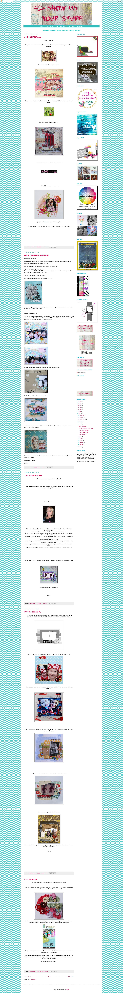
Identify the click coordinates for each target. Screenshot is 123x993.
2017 (79, 401)
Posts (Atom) (33, 979)
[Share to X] (52, 247)
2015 (79, 405)
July (81, 423)
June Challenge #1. (32, 612)
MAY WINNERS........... (32, 37)
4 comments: (45, 246)
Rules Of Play (49, 26)
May (81, 436)
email (45, 222)
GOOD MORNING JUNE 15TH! (36, 255)
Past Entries (71, 26)
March (81, 440)
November (82, 415)
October (81, 417)
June (81, 424)
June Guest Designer (33, 475)
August (81, 421)
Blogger (67, 989)
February (82, 442)
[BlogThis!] (51, 247)
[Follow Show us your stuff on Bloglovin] (85, 366)
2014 (79, 407)
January (81, 444)
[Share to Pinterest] (55, 247)
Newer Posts (27, 976)
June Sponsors (30, 879)
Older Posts (70, 976)
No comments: (45, 971)
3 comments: (44, 873)
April (81, 438)
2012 (79, 411)
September (82, 419)
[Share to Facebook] (54, 247)
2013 (79, 409)
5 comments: (41, 467)
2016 (79, 403)
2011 (79, 413)
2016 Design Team (60, 26)
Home (41, 26)
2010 (79, 447)
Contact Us (80, 26)
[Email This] (50, 247)
